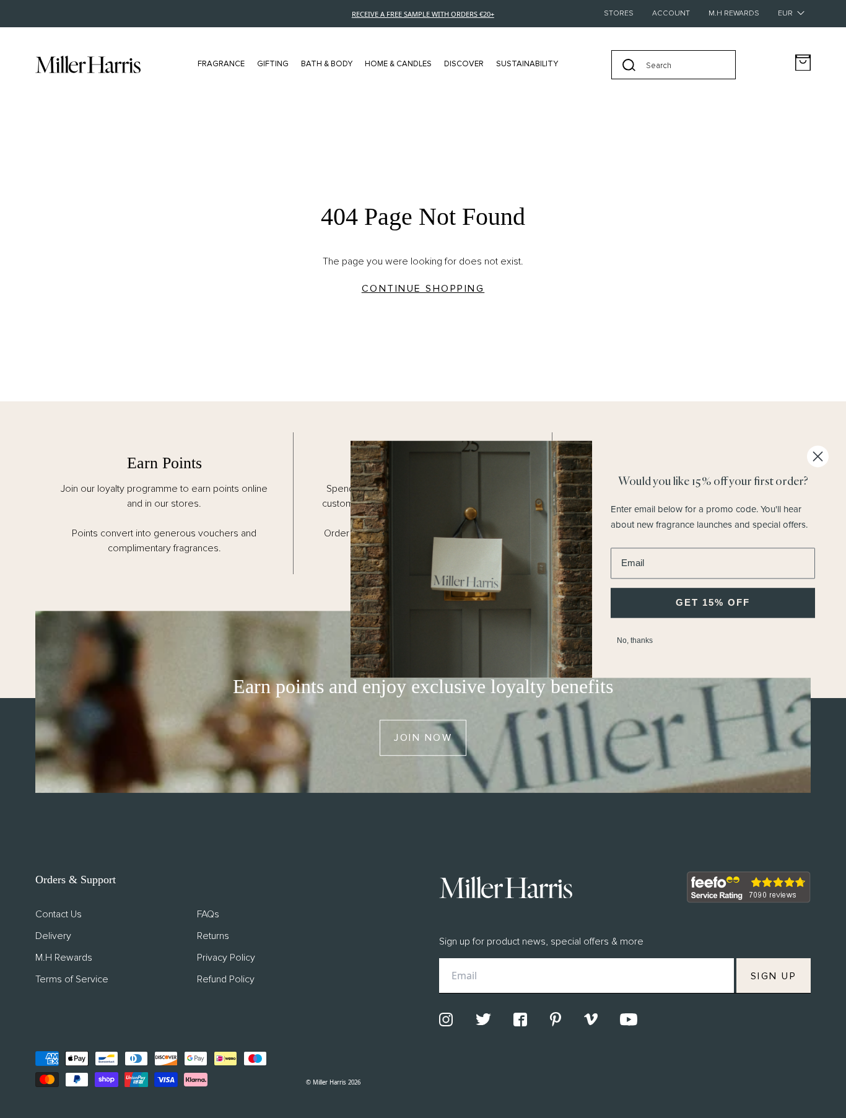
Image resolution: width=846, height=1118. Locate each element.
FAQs (208, 914)
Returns (213, 936)
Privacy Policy (226, 957)
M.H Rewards (734, 13)
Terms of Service (71, 979)
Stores (619, 13)
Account (671, 13)
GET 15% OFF (713, 602)
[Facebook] (520, 1019)
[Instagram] (446, 1019)
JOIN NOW (423, 738)
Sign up (774, 976)
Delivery (53, 936)
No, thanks (635, 639)
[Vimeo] (591, 1019)
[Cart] (803, 63)
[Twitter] (483, 1019)
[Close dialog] (818, 456)
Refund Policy (226, 979)
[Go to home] (88, 64)
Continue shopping (423, 288)
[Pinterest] (555, 1019)
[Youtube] (628, 1019)
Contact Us (58, 914)
